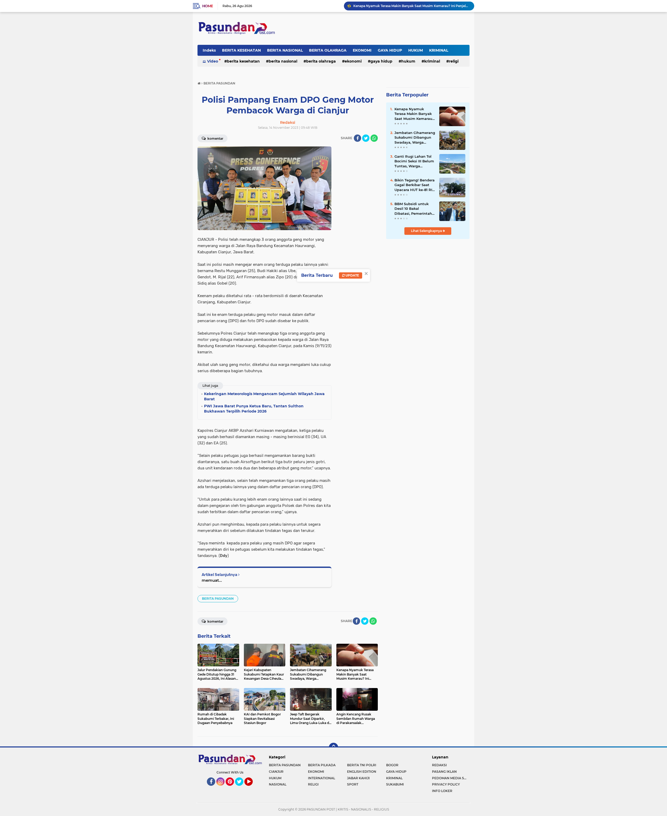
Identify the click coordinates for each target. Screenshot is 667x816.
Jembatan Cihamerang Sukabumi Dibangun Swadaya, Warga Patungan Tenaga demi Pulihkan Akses (414, 138)
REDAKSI (439, 765)
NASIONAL (277, 784)
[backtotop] (333, 747)
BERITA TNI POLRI (361, 765)
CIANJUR (276, 772)
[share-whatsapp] (374, 138)
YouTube (252, 788)
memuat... (212, 580)
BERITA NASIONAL (285, 50)
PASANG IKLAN (444, 772)
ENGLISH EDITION (361, 772)
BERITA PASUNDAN (218, 598)
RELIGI (454, 61)
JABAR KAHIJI (358, 778)
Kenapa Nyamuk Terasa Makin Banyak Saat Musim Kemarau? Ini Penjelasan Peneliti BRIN (414, 114)
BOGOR (392, 765)
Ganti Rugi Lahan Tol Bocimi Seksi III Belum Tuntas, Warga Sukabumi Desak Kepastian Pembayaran (414, 161)
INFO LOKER (442, 791)
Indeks (209, 50)
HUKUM (415, 50)
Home (207, 6)
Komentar (215, 138)
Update (352, 275)
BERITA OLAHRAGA (328, 50)
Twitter (241, 788)
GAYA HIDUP (390, 50)
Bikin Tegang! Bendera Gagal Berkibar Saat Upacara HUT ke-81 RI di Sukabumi (414, 185)
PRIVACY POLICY (446, 784)
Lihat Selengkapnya (427, 231)
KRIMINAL (438, 50)
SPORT (352, 784)
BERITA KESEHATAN (241, 50)
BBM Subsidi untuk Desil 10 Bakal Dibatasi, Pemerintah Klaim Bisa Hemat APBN (413, 209)
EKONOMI (362, 50)
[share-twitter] (365, 138)
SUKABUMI (395, 784)
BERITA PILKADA (322, 765)
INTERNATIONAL (321, 778)
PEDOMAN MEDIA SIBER (451, 778)
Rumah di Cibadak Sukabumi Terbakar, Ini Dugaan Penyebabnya (404, 6)
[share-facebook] (357, 138)
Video (212, 61)
